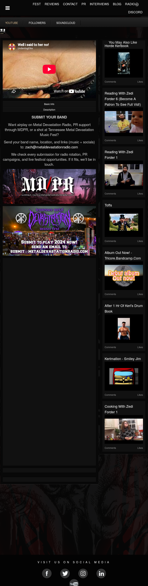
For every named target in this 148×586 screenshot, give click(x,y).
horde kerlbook (117, 45)
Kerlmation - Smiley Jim (123, 358)
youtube (11, 23)
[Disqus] (49, 312)
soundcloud (65, 23)
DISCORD (135, 12)
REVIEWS (52, 4)
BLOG (117, 4)
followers (37, 23)
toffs (108, 204)
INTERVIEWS (99, 4)
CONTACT (70, 4)
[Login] (137, 4)
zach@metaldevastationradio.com (51, 146)
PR (84, 4)
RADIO (130, 4)
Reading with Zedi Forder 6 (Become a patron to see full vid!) (123, 98)
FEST (37, 4)
